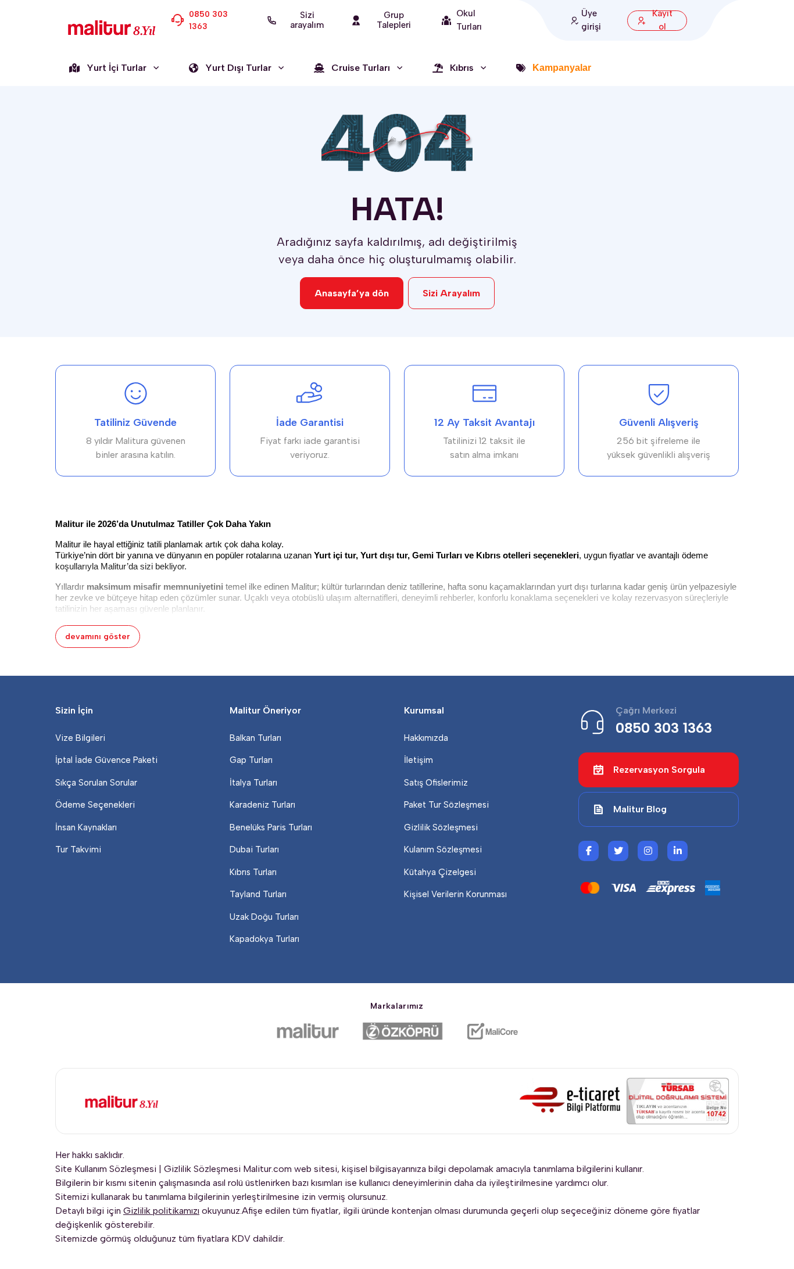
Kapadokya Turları (264, 939)
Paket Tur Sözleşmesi (446, 805)
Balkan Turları (255, 738)
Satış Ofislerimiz (436, 782)
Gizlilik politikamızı (161, 1210)
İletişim (418, 760)
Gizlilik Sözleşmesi (441, 827)
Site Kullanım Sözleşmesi (105, 1168)
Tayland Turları (258, 894)
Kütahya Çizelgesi (440, 872)
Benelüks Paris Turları (271, 827)
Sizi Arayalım (451, 293)
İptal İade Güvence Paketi (106, 760)
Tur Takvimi (78, 849)
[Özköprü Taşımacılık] (402, 1031)
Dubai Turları (254, 849)
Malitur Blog (640, 809)
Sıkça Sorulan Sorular (96, 782)
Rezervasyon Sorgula (659, 769)
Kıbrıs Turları (253, 872)
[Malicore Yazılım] (492, 1031)
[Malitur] (308, 1031)
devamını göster (97, 636)
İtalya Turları (253, 782)
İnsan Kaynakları (86, 827)
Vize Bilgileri (80, 738)
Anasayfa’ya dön (351, 293)
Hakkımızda (426, 738)
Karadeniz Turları (262, 805)
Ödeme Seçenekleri (95, 805)
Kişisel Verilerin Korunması (455, 894)
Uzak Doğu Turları (264, 917)
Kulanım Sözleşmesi (443, 849)
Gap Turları (251, 760)
